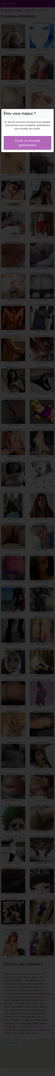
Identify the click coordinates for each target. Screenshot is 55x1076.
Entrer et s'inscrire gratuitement (27, 143)
